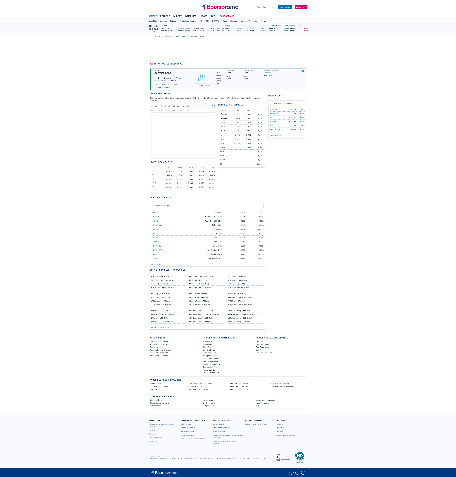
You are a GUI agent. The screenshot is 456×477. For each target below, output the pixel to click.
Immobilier (190, 16)
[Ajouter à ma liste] (303, 71)
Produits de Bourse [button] (188, 21)
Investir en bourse (262, 403)
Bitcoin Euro (207, 341)
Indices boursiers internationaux (201, 383)
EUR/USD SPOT (276, 129)
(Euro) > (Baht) (198, 280)
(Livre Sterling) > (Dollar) (240, 318)
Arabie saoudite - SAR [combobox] (161, 205)
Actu (213, 16)
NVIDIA (273, 125)
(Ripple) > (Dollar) (160, 297)
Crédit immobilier (209, 403)
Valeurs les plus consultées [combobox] (282, 103)
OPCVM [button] (215, 21)
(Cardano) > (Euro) (199, 301)
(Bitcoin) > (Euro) (237, 276)
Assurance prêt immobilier (265, 400)
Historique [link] (176, 64)
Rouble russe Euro (210, 370)
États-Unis (157, 225)
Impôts (203, 16)
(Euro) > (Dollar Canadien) (201, 276)
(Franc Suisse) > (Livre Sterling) (204, 314)
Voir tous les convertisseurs (160, 327)
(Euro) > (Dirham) (199, 284)
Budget (177, 16)
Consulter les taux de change (161, 350)
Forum (263, 21)
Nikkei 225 (153, 25)
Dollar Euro (207, 347)
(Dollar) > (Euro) (237, 293)
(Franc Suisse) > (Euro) (201, 310)
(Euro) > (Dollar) (160, 276)
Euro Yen (259, 350)
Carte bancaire (155, 406)
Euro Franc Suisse (263, 347)
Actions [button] (163, 21)
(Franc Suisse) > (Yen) (200, 322)
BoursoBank (227, 16)
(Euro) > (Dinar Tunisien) (201, 287)
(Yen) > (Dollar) (159, 318)
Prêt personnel (208, 406)
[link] (152, 430)
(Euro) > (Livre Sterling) (162, 280)
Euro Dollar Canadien (264, 353)
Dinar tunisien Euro (210, 367)
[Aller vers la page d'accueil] (227, 7)
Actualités (163, 64)
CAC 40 (273, 121)
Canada (156, 217)
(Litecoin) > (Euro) (160, 301)
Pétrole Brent (274, 113)
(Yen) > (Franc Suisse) (162, 322)
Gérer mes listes (275, 135)
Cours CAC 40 (155, 389)
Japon (156, 242)
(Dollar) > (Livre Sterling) (240, 297)
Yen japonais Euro (209, 355)
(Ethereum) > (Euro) (238, 284)
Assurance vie (208, 400)
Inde (155, 233)
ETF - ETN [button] (204, 21)
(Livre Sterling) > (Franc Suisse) (242, 314)
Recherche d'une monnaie (159, 355)
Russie (156, 254)
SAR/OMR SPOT (162, 73)
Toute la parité (156, 264)
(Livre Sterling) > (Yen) (239, 322)
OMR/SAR (267, 72)
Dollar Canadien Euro (211, 358)
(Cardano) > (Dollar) (199, 304)
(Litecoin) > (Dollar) (161, 304)
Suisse (156, 258)
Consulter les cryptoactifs (159, 353)
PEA (257, 406)
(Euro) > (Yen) (159, 284)
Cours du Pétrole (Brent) (198, 389)
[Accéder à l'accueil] (151, 36)
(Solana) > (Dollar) (199, 297)
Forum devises (155, 347)
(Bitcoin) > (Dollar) (237, 280)
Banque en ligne (156, 400)
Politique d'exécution (162, 87)
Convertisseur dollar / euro (239, 386)
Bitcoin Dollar (208, 344)
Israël (156, 237)
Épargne (165, 16)
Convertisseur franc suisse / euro (281, 386)
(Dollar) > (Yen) (236, 301)
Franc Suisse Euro (210, 353)
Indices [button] (173, 21)
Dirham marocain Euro (211, 364)
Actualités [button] (152, 21)
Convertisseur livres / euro (279, 383)
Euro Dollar (260, 341)
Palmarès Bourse (195, 386)
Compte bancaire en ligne (159, 403)
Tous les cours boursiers (159, 386)
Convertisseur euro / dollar (239, 389)
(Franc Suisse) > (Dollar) (201, 318)
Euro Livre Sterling (263, 344)
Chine (155, 221)
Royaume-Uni (158, 250)
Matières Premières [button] (249, 21)
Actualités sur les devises (159, 344)
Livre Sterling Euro (210, 350)
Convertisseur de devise (159, 341)
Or (271, 117)
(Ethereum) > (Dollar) (238, 287)
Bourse (152, 16)
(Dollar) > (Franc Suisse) (240, 304)
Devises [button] (233, 21)
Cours (153, 64)
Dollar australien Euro (211, 373)
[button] (150, 7)
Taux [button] (225, 21)
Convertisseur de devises (238, 383)
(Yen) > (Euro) (159, 310)
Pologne (157, 246)
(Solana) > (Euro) (198, 293)
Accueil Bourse (155, 383)
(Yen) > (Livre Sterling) (162, 314)
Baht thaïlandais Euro (211, 361)
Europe (156, 229)
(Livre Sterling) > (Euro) (239, 310)
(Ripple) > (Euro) (160, 293)
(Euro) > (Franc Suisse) (162, 287)
